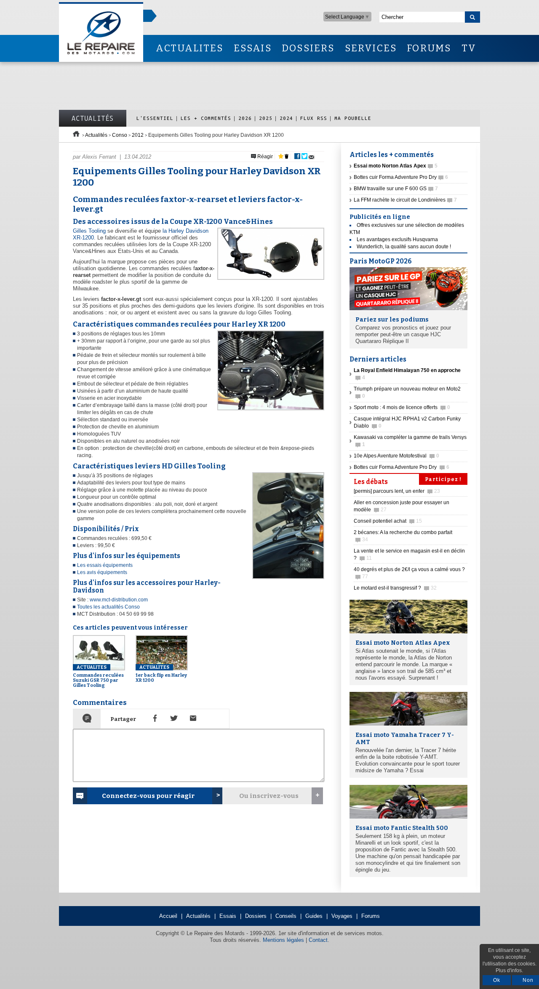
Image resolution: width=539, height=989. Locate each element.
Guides (314, 916)
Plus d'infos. (509, 970)
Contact (318, 940)
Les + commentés (206, 118)
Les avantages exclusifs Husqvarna (397, 239)
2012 (138, 135)
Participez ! (443, 479)
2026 (245, 118)
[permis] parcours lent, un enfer (397, 491)
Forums (370, 916)
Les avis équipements (102, 572)
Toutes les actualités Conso (108, 607)
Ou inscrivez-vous (269, 796)
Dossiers (256, 916)
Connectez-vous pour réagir (148, 796)
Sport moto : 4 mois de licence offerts (402, 407)
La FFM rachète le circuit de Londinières (405, 200)
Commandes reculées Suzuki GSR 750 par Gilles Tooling (98, 676)
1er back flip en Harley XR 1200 (161, 674)
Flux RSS (313, 118)
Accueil (168, 916)
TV (469, 48)
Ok (496, 980)
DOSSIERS (308, 48)
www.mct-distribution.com (119, 600)
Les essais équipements (105, 565)
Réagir (264, 157)
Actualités (93, 118)
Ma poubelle (352, 118)
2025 (265, 118)
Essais (227, 916)
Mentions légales (283, 940)
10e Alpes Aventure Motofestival (396, 456)
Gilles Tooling (89, 231)
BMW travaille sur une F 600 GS (396, 188)
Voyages (341, 916)
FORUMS (429, 48)
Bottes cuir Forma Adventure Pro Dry (401, 177)
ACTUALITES (189, 48)
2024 (286, 118)
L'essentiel (154, 118)
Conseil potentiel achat (388, 521)
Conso (119, 135)
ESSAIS (253, 48)
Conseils (285, 916)
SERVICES (371, 48)
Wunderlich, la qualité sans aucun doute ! (404, 247)
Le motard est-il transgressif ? (395, 588)
